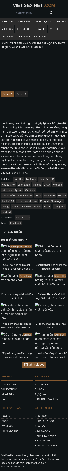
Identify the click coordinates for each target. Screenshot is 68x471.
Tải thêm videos (34, 364)
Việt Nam (24, 21)
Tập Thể (6, 399)
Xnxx (47, 184)
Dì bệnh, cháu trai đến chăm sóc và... (51, 325)
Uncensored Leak (27, 201)
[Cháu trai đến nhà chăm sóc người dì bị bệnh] (51, 253)
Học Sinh (23, 36)
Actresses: (7, 217)
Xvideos (57, 184)
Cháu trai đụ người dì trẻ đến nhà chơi (17, 296)
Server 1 (8, 94)
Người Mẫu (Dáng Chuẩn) (17, 195)
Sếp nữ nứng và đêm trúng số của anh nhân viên (17, 355)
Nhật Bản (49, 195)
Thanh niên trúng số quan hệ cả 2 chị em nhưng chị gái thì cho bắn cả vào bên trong (51, 355)
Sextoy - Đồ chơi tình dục (26, 206)
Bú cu (47, 206)
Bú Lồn (62, 195)
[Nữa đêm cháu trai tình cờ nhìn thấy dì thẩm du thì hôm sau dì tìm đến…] (17, 312)
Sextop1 (6, 212)
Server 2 (22, 94)
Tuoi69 (6, 415)
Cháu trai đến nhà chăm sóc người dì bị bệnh (51, 266)
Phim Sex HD (46, 179)
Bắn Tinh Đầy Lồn (12, 190)
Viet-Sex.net (43, 430)
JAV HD (41, 29)
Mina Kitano (23, 217)
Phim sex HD (9, 430)
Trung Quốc (43, 21)
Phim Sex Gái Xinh (47, 445)
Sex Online (42, 440)
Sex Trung (42, 415)
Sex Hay (40, 425)
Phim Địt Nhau (44, 420)
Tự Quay (40, 394)
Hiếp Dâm (40, 36)
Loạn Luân (24, 184)
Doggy (5, 206)
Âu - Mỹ (61, 21)
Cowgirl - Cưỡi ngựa (51, 201)
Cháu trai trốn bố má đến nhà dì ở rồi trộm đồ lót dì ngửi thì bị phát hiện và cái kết (17, 267)
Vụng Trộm (9, 389)
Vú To (54, 29)
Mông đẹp (59, 206)
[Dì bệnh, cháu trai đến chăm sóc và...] (51, 312)
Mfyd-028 (15, 222)
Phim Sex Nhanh (45, 435)
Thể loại (7, 21)
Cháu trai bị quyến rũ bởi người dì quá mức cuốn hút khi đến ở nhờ (51, 296)
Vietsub (7, 29)
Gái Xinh (7, 36)
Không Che (24, 29)
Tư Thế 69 (8, 201)
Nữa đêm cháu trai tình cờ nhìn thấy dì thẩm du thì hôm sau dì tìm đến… (17, 326)
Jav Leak (31, 179)
